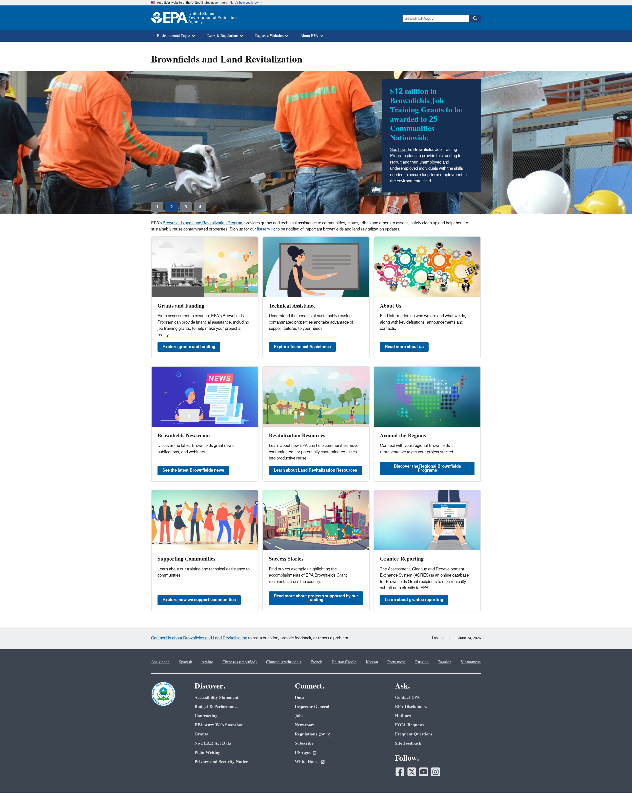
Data (299, 697)
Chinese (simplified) (239, 662)
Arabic (207, 662)
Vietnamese (471, 662)
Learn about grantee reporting (414, 599)
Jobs (299, 715)
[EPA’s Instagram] (435, 772)
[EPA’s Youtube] (424, 772)
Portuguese (396, 662)
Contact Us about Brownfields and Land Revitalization (199, 638)
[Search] (475, 18)
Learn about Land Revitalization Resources (315, 470)
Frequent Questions (414, 734)
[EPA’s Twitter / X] (412, 772)
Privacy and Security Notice (221, 761)
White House (307, 761)
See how (398, 149)
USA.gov (303, 752)
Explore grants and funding (188, 346)
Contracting (206, 715)
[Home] (193, 17)
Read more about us (404, 346)
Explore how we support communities (199, 599)
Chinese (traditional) (283, 662)
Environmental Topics (174, 36)
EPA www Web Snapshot (219, 725)
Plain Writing (207, 752)
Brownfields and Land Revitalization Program (203, 223)
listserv (263, 229)
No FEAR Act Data (213, 743)
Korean (372, 662)
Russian (422, 662)
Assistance (160, 662)
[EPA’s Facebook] (400, 772)
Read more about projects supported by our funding (316, 598)
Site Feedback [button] (408, 743)
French (316, 662)
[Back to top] (618, 779)
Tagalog (444, 662)
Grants (201, 734)
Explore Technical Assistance (302, 346)
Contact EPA (407, 697)
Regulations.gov (310, 734)
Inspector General (312, 706)
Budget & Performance (216, 706)
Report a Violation (269, 36)
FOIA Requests (409, 725)
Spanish (185, 662)
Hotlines (403, 715)
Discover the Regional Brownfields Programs (427, 468)
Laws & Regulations (222, 36)
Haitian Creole (344, 662)
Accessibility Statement (216, 697)
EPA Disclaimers (411, 706)
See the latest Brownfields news (193, 470)
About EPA (309, 36)
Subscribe (304, 743)
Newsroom (305, 725)
